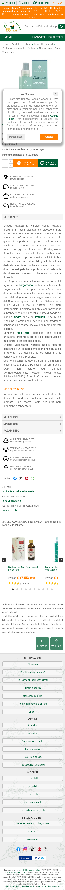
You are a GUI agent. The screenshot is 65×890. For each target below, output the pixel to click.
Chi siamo (33, 664)
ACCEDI (25, 3)
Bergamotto (26, 285)
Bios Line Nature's (11, 500)
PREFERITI (10, 3)
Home (5, 44)
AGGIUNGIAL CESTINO (29, 163)
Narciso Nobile (10, 510)
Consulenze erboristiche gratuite (32, 823)
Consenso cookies (32, 696)
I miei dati (33, 778)
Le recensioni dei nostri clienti (33, 680)
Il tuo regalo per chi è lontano (33, 704)
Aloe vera (23, 332)
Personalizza (16, 136)
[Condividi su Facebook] (15, 478)
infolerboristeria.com (16, 872)
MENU (8, 37)
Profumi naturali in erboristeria (18, 491)
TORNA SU (57, 646)
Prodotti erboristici (21, 44)
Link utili (32, 711)
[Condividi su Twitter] (20, 478)
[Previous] (4, 560)
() (60, 3)
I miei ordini (32, 794)
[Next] (61, 560)
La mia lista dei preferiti (33, 810)
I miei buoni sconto (32, 802)
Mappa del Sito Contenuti (48, 886)
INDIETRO (42, 646)
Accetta (49, 136)
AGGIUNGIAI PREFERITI (51, 163)
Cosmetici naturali (43, 44)
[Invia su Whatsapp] (32, 478)
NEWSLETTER (55, 37)
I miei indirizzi (33, 786)
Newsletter (32, 839)
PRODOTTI (38, 37)
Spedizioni (33, 725)
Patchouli (40, 317)
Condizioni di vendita (32, 741)
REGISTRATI (43, 3)
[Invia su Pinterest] (26, 478)
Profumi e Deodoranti (13, 48)
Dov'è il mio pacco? (32, 757)
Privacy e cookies (33, 688)
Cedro (17, 317)
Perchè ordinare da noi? (32, 672)
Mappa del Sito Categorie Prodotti (20, 886)
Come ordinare (32, 749)
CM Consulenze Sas (31, 870)
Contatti (32, 831)
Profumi (32, 48)
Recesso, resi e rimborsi (33, 765)
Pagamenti (32, 733)
